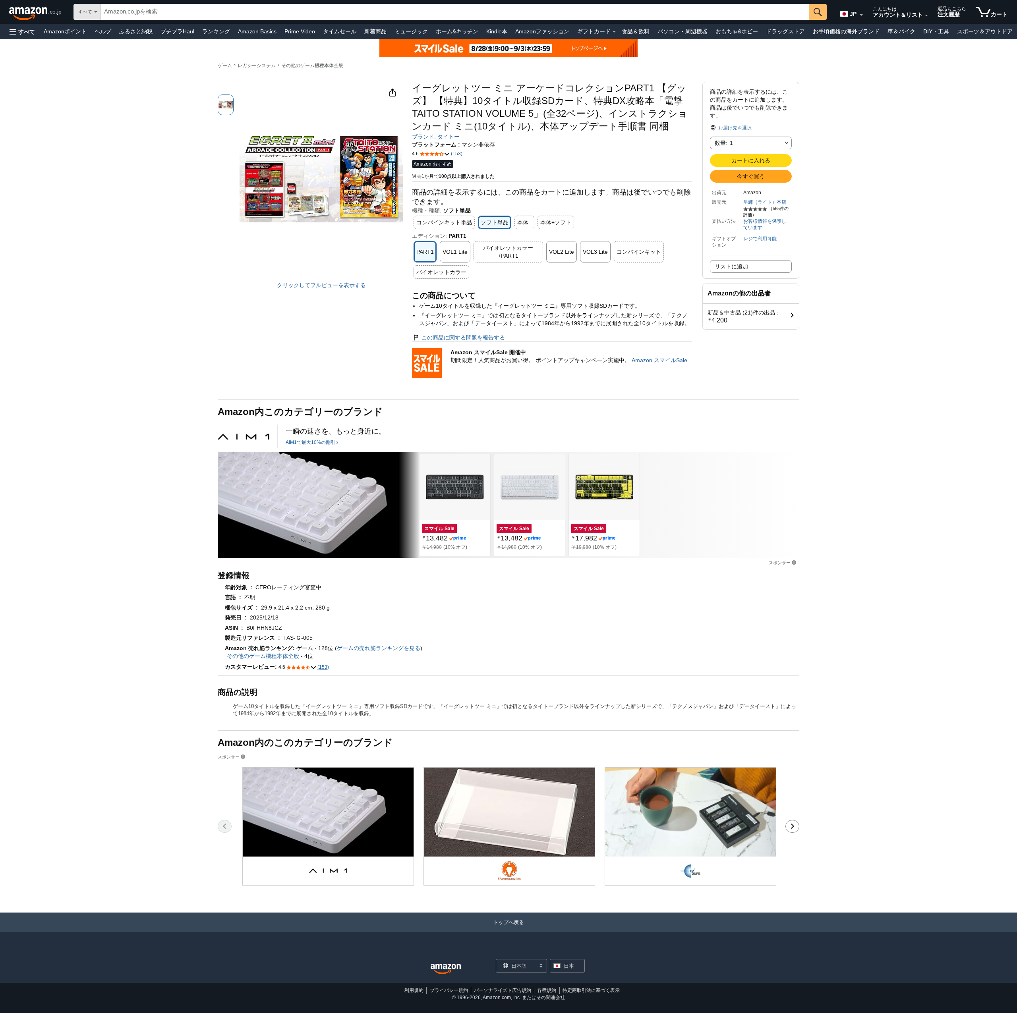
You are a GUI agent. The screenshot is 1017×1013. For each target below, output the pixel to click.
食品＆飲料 (636, 31)
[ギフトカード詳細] (614, 32)
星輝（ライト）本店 (764, 202)
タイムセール (339, 31)
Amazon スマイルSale (659, 360)
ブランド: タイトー (436, 136)
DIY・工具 (936, 31)
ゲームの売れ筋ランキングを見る (378, 648)
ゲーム (225, 65)
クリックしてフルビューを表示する (321, 285)
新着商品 (375, 31)
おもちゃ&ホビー (736, 31)
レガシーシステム (257, 65)
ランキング (216, 31)
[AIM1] (243, 436)
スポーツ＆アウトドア (985, 31)
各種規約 (546, 990)
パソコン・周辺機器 (682, 31)
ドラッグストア (785, 31)
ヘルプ (103, 31)
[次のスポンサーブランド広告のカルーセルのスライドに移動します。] (792, 826)
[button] (22, 31)
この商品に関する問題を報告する (463, 337)
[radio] (225, 105)
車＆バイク (901, 31)
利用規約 (413, 990)
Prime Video (299, 31)
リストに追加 (731, 266)
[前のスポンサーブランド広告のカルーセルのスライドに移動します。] (224, 826)
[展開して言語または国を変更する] (861, 15)
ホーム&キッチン (457, 31)
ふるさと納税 (136, 31)
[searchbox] (455, 11)
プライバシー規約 (449, 990)
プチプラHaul (177, 31)
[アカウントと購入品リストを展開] (926, 15)
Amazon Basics (257, 31)
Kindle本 (496, 31)
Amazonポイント (65, 31)
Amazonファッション (542, 31)
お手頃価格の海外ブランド (846, 31)
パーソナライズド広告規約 (502, 990)
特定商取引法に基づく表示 (591, 990)
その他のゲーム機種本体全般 (312, 65)
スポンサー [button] (780, 562)
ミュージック (411, 31)
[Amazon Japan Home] (446, 969)
